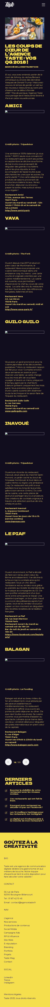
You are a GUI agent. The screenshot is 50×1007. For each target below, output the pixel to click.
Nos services (10, 922)
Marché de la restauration (21, 67)
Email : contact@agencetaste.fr (20, 902)
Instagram (9, 982)
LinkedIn (8, 977)
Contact (8, 961)
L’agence (8, 918)
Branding (8, 947)
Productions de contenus (17, 925)
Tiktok (7, 980)
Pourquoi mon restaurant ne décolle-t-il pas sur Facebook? (26, 806)
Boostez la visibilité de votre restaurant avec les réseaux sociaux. (25, 792)
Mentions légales (12, 994)
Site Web (8, 940)
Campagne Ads (12, 932)
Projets (7, 954)
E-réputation (10, 943)
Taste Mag (9, 958)
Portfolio (8, 951)
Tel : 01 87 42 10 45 (13, 898)
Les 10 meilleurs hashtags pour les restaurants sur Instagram (26, 813)
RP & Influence (11, 936)
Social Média (10, 929)
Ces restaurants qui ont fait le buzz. (26, 800)
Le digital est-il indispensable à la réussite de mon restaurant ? (27, 820)
